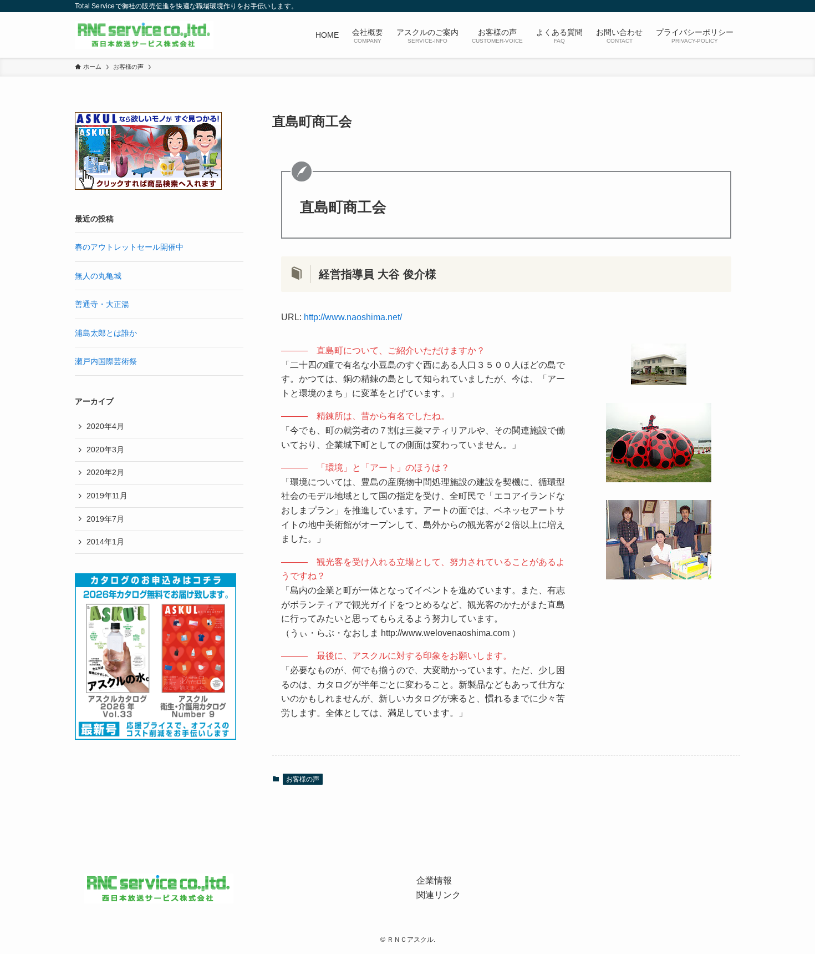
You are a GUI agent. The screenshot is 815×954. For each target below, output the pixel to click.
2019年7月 (105, 518)
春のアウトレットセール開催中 (129, 247)
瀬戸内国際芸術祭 (106, 361)
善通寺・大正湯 (102, 304)
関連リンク (438, 895)
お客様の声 (302, 779)
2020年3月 (105, 449)
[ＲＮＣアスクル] (144, 35)
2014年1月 (105, 541)
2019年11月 (107, 495)
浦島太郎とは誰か (106, 333)
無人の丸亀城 (98, 275)
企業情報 (434, 880)
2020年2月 (105, 472)
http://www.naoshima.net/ (353, 317)
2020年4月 (105, 426)
